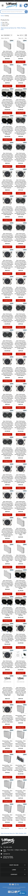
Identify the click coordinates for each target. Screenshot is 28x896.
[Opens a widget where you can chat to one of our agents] (22, 893)
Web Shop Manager (16, 888)
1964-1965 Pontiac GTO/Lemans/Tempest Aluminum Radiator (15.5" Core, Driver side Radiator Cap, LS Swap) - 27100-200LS (20, 558)
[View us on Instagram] (15, 885)
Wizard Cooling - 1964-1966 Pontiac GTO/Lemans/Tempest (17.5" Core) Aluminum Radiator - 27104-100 (7, 793)
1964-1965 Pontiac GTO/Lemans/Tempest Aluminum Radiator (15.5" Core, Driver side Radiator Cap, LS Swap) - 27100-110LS (7, 558)
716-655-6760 (7, 847)
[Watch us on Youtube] (13, 885)
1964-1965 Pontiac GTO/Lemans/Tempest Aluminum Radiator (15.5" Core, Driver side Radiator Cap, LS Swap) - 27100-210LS (7, 584)
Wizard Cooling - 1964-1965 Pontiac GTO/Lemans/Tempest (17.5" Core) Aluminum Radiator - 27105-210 (7, 768)
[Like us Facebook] (10, 885)
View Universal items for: (13, 833)
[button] (14, 865)
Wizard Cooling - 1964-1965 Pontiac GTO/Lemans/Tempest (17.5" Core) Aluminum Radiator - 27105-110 (7, 743)
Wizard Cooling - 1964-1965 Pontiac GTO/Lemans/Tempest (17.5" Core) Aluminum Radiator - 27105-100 (20, 718)
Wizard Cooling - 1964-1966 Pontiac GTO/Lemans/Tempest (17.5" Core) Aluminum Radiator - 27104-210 (20, 817)
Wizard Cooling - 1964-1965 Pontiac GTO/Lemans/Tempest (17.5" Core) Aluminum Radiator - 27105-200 (20, 743)
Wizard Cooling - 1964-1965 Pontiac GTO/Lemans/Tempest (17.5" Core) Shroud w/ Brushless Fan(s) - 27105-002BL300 (21, 768)
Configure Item (7, 514)
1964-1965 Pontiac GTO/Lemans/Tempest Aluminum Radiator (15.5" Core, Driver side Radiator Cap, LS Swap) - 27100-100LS (20, 531)
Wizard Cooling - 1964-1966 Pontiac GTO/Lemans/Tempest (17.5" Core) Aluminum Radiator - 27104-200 (7, 817)
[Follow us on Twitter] (18, 885)
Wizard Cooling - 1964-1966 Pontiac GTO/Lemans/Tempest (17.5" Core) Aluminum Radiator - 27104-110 (20, 793)
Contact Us (6, 854)
